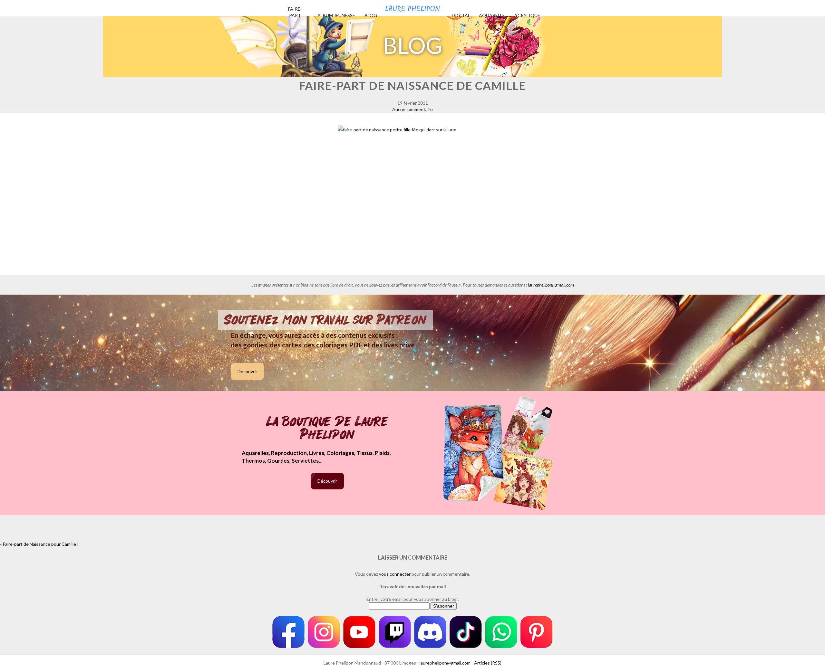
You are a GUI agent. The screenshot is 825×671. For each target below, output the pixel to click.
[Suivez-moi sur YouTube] (359, 632)
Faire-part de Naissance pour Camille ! (41, 544)
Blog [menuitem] (371, 15)
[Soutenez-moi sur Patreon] (536, 632)
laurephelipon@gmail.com (551, 285)
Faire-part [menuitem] (295, 12)
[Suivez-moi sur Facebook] (288, 632)
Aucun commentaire (412, 109)
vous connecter (395, 574)
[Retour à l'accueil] (412, 6)
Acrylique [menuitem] (527, 15)
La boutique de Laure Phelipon (327, 428)
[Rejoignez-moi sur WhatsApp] (501, 632)
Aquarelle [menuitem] (492, 15)
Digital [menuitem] (461, 15)
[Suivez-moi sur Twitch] (395, 632)
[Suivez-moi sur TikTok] (466, 632)
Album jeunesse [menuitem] (336, 15)
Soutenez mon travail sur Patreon (325, 320)
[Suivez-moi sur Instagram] (324, 632)
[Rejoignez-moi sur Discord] (430, 632)
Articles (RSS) (487, 663)
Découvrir (247, 371)
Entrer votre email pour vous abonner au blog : (412, 599)
